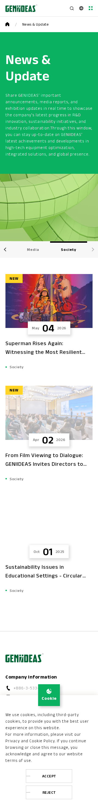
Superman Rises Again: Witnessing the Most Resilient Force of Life (43, 352)
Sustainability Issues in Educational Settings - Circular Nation (43, 575)
